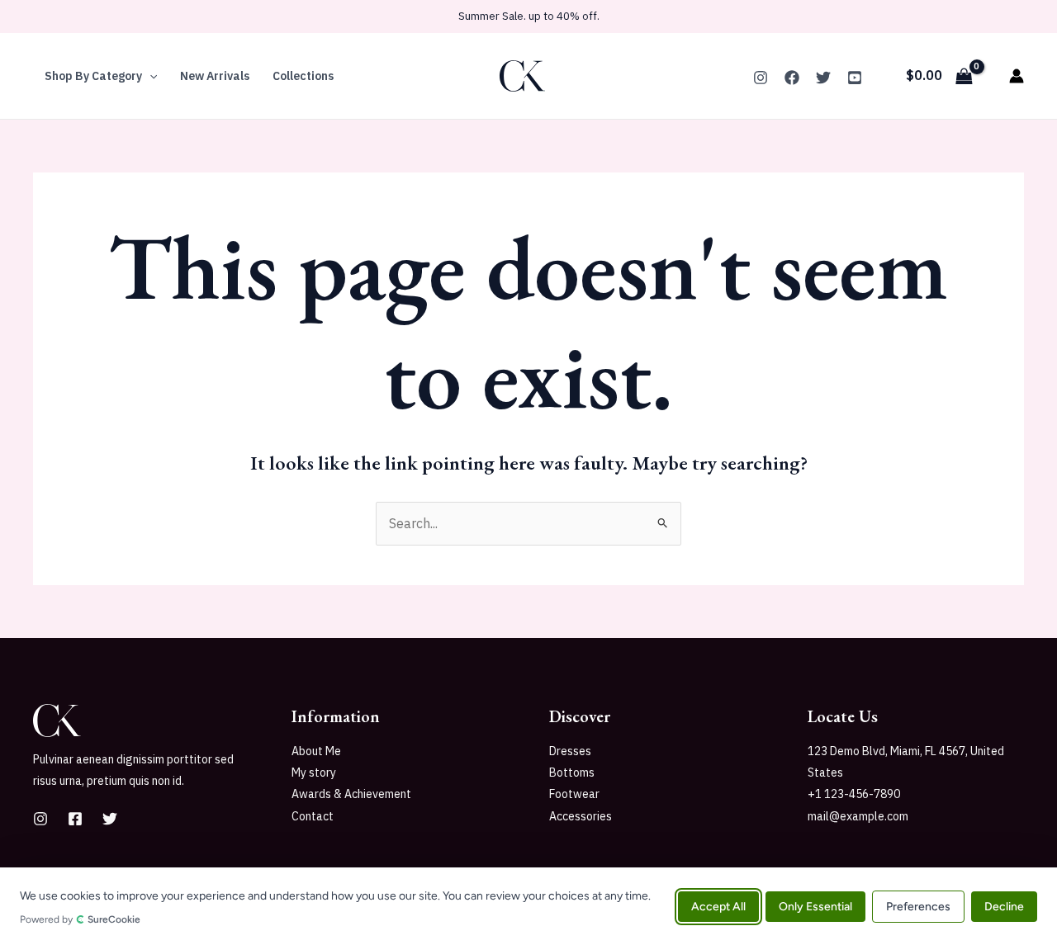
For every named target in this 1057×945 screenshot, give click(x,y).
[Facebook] (791, 77)
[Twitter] (823, 77)
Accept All (718, 906)
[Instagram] (760, 77)
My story (314, 772)
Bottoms (572, 772)
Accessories (580, 816)
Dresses (570, 751)
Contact (313, 816)
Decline (1004, 906)
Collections (303, 76)
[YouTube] (854, 77)
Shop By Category (93, 76)
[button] (149, 76)
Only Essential (815, 906)
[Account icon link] (1016, 76)
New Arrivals (214, 76)
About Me (316, 751)
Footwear (574, 794)
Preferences (918, 906)
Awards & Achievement (351, 794)
